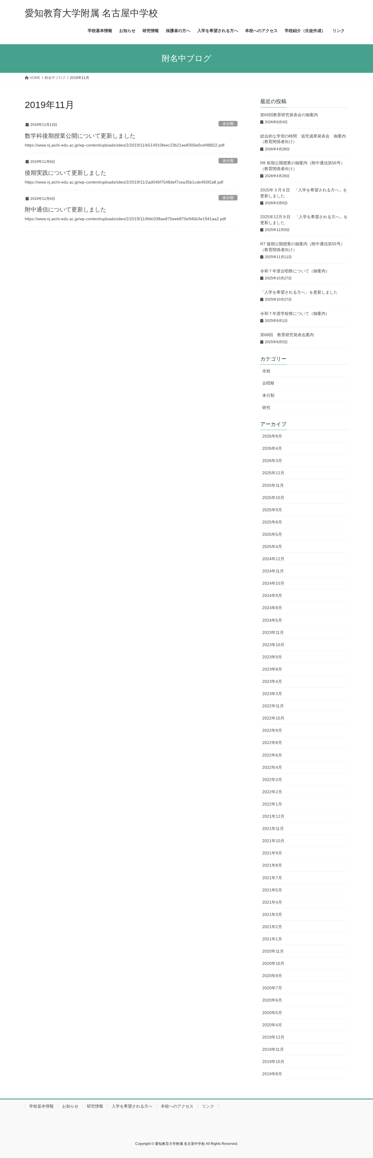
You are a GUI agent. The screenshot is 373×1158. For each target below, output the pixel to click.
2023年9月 (272, 657)
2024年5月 (272, 620)
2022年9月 (272, 730)
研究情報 (95, 1106)
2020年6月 (272, 1000)
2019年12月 (273, 1037)
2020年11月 (273, 951)
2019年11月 (273, 1049)
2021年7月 (272, 877)
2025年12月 (273, 472)
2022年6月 (272, 755)
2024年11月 (273, 571)
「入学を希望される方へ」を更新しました (299, 292)
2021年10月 (273, 840)
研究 (266, 407)
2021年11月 (273, 828)
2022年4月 (272, 767)
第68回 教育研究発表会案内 (287, 334)
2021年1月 (272, 939)
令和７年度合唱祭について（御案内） (295, 271)
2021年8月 (272, 865)
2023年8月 (272, 669)
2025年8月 (272, 522)
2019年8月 (272, 1073)
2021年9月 (272, 853)
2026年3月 (272, 460)
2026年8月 (272, 436)
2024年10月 (273, 583)
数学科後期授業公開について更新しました (80, 136)
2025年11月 (273, 485)
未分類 (228, 123)
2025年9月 (272, 509)
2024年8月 (272, 607)
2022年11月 (273, 706)
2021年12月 (273, 816)
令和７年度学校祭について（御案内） (295, 313)
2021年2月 (272, 926)
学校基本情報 (41, 1106)
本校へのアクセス (177, 1106)
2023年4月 (272, 681)
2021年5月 (272, 890)
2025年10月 (273, 497)
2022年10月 (273, 718)
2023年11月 (273, 632)
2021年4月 (272, 902)
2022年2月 (272, 791)
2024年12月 (273, 558)
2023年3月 (272, 693)
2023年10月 (273, 644)
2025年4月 (272, 546)
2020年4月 (272, 1025)
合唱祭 (268, 383)
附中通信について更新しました (65, 209)
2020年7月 (272, 988)
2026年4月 (272, 448)
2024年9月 (272, 595)
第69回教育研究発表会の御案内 (289, 114)
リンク (208, 1106)
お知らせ (70, 1106)
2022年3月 (272, 779)
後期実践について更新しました (65, 173)
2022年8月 (272, 742)
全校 (266, 371)
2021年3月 (272, 914)
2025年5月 (272, 534)
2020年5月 (272, 1012)
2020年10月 (273, 963)
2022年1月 (272, 804)
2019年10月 (273, 1061)
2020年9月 (272, 975)
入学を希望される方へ (132, 1106)
